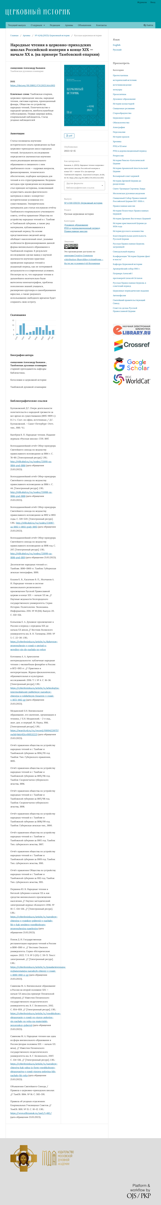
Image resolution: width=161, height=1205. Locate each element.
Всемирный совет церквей (126, 176)
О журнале (37, 25)
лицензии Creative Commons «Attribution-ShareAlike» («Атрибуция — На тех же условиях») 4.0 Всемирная (83, 259)
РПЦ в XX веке (120, 146)
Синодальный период (124, 251)
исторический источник (125, 80)
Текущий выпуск (17, 25)
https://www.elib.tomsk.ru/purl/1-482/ (31, 1113)
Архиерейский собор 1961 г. (126, 268)
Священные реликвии (124, 108)
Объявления (84, 25)
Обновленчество (121, 122)
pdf (70, 135)
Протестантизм (120, 75)
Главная (14, 35)
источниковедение (122, 85)
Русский (117, 49)
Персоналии (119, 132)
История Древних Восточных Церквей (132, 218)
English (116, 45)
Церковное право (121, 118)
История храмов (121, 136)
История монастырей (123, 103)
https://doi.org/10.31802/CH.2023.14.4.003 (32, 85)
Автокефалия (119, 295)
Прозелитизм (119, 94)
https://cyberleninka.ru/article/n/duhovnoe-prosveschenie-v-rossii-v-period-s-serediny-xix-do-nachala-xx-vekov (34, 645)
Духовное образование (76, 225)
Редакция (55, 25)
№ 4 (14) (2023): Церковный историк (52, 35)
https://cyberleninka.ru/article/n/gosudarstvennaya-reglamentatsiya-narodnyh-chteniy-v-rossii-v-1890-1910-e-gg (38, 971)
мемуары (117, 89)
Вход (152, 2)
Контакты (101, 25)
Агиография (119, 127)
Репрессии (118, 155)
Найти (149, 25)
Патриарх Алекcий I (122, 273)
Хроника (117, 141)
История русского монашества (128, 231)
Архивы (69, 25)
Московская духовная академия (129, 193)
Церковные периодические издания (131, 290)
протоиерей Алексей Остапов (127, 278)
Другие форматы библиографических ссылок (80, 185)
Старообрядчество (122, 113)
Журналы (142, 2)
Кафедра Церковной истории (127, 264)
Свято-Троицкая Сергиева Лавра (129, 188)
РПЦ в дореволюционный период (82, 228)
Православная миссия (75, 231)
